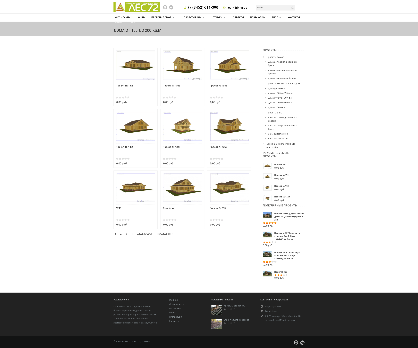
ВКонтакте (171, 7)
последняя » (165, 233)
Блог (275, 17)
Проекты (173, 312)
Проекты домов (161, 17)
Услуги (217, 17)
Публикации (175, 316)
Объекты (238, 17)
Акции (141, 17)
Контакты (294, 17)
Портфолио (257, 17)
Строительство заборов (236, 319)
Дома (133, 21)
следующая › (145, 233)
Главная (118, 21)
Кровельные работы (235, 305)
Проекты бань (192, 17)
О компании (122, 17)
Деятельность (176, 304)
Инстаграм (165, 7)
